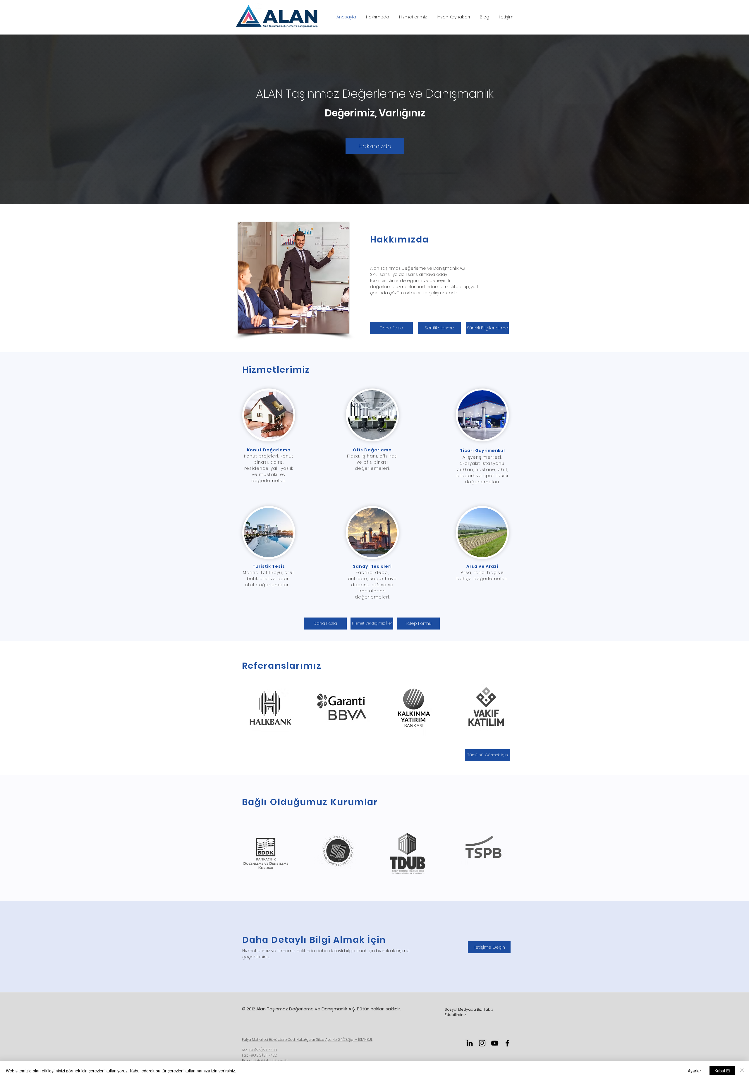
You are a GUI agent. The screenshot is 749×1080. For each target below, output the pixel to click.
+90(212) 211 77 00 (263, 1050)
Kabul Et (722, 1071)
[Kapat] (741, 1070)
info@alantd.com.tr (271, 1060)
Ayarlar (694, 1071)
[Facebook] (507, 1043)
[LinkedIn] (469, 1043)
